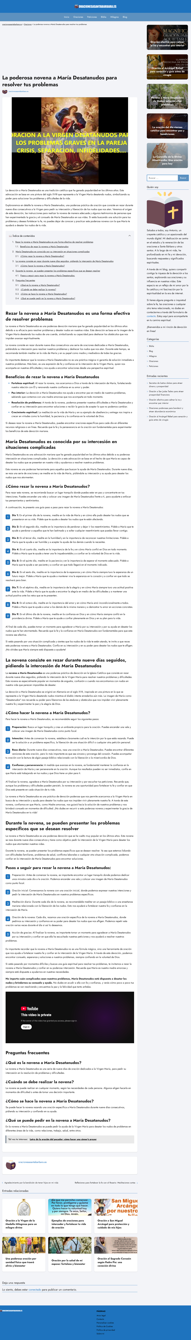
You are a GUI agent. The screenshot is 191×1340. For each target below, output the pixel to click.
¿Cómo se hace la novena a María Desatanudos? (44, 294)
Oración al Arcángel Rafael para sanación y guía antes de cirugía (168, 418)
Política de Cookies (105, 1326)
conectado (35, 1290)
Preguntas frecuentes (25, 280)
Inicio (66, 17)
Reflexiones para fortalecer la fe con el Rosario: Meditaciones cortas (105, 1182)
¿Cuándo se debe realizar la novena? (38, 289)
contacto (151, 316)
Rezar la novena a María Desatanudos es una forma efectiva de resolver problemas (54, 242)
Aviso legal (101, 1315)
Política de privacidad (106, 1330)
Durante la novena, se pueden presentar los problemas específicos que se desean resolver (58, 270)
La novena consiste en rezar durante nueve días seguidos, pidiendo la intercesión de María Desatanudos (64, 261)
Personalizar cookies (105, 1322)
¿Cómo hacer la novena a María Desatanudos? (42, 265)
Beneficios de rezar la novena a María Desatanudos (44, 246)
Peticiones (92, 17)
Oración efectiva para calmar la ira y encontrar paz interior (165, 401)
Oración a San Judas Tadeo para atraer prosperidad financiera (166, 393)
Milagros (114, 17)
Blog (125, 17)
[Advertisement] (69, 45)
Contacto (100, 1319)
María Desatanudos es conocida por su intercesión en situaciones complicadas (52, 251)
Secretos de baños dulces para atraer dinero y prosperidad (165, 385)
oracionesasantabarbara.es (18, 91)
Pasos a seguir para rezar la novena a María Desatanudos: (47, 275)
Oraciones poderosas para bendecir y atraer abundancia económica (166, 410)
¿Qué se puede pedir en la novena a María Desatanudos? (48, 298)
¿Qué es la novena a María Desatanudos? (40, 285)
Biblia (103, 17)
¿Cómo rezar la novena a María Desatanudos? (42, 256)
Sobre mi (100, 1333)
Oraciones (78, 17)
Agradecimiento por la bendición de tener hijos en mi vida (31, 1182)
